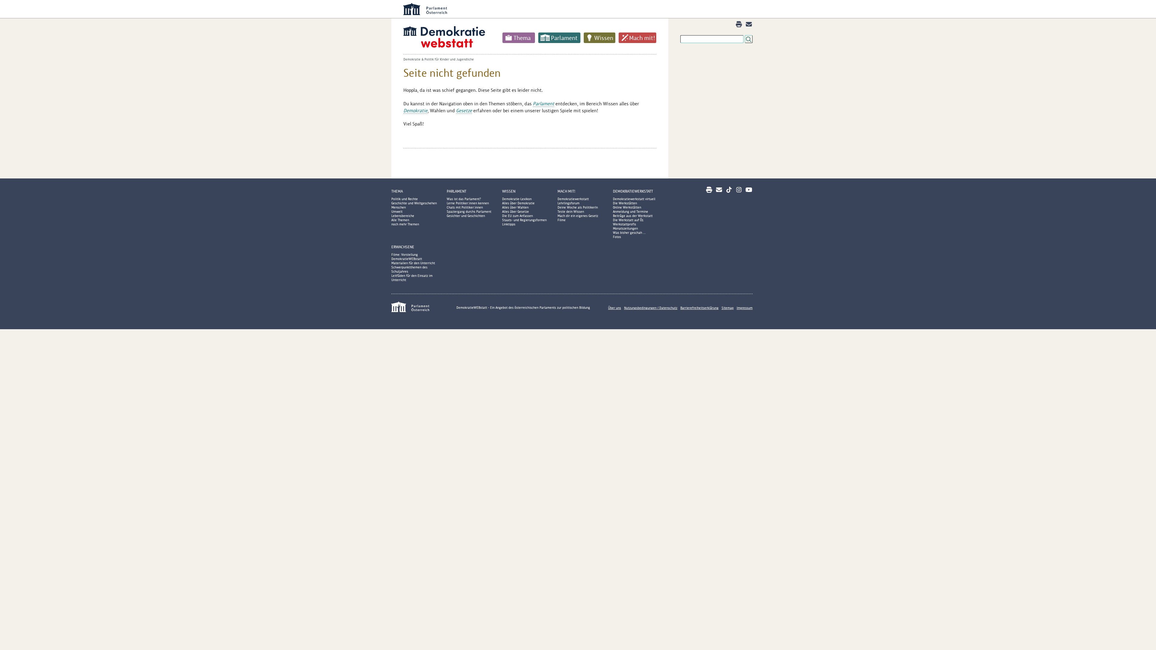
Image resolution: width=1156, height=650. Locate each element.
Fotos (617, 237)
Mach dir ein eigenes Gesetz (578, 216)
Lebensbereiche (402, 216)
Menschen (398, 207)
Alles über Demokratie (518, 203)
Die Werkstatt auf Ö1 (628, 220)
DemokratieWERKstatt (633, 191)
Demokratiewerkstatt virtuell (634, 199)
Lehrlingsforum (569, 203)
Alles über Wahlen (515, 207)
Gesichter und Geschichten (466, 216)
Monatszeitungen (625, 228)
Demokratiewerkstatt (573, 199)
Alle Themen (400, 220)
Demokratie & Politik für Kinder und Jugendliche (438, 59)
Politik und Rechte (404, 199)
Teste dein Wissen (571, 211)
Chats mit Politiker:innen (465, 207)
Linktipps (508, 224)
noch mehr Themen (405, 224)
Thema (522, 38)
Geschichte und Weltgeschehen (414, 203)
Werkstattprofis (624, 224)
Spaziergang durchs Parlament (469, 211)
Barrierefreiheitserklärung (699, 308)
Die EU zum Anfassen (517, 216)
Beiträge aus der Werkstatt (633, 216)
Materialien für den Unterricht (413, 263)
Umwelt (396, 211)
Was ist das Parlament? (464, 199)
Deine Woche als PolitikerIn (578, 207)
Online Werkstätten (627, 207)
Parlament (564, 38)
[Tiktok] (729, 189)
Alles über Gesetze (515, 211)
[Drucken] (739, 24)
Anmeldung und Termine (630, 211)
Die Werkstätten (625, 203)
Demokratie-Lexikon (517, 199)
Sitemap (728, 308)
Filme (562, 220)
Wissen (603, 38)
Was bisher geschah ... (629, 232)
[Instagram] (739, 189)
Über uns (614, 308)
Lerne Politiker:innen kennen (468, 203)
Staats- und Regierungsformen (524, 220)
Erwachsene (402, 247)
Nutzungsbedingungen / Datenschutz (650, 308)
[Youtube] (749, 189)
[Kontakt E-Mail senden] (749, 24)
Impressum (745, 308)
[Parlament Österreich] (590, 9)
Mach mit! (642, 38)
